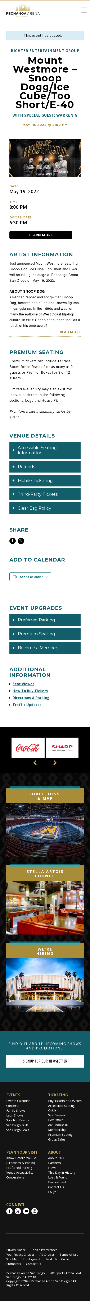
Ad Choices (47, 1255)
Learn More (41, 235)
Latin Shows (14, 1115)
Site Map (12, 1259)
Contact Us (56, 1187)
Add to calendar (31, 577)
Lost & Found (57, 1177)
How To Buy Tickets (30, 690)
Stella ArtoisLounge (45, 873)
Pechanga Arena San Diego (23, 9)
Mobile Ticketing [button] (35, 480)
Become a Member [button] (37, 647)
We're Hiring (45, 951)
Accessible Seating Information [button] (37, 450)
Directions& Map (45, 796)
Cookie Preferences (44, 1250)
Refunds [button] (26, 466)
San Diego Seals (17, 1130)
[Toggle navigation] (84, 11)
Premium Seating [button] (36, 633)
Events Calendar (18, 1101)
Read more (70, 332)
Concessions (15, 1177)
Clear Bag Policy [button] (34, 508)
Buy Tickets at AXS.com (65, 1101)
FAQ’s (52, 1192)
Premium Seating (60, 1134)
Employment (57, 1182)
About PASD (57, 1158)
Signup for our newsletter (45, 1061)
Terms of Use (69, 1255)
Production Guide (57, 1259)
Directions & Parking (31, 697)
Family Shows (16, 1110)
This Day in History (62, 1172)
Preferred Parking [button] (36, 619)
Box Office (55, 1120)
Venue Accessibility (19, 1172)
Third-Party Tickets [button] (38, 494)
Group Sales (57, 1139)
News (52, 1167)
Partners (54, 1163)
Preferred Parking (19, 1167)
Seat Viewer (23, 683)
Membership (57, 1129)
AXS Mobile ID (58, 1125)
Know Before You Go (21, 1158)
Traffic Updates (27, 704)
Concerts (12, 1105)
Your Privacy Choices (20, 1255)
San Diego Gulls (17, 1125)
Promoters (13, 1264)
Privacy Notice (16, 1250)
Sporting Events (17, 1120)
